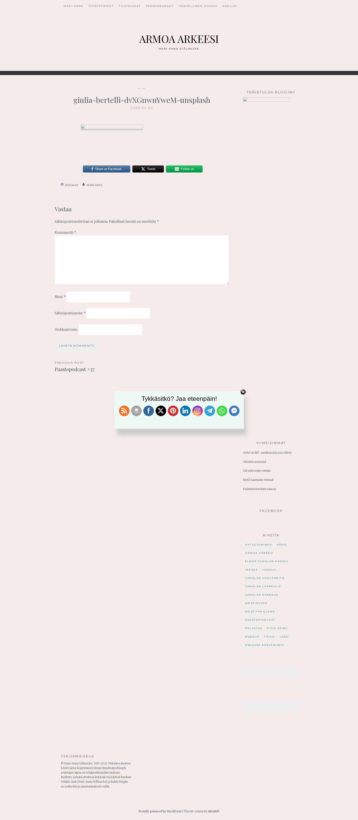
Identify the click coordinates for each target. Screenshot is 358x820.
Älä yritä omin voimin (257, 471)
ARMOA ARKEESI (179, 39)
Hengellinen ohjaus (198, 5)
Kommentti (65, 232)
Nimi (60, 297)
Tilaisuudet (130, 5)
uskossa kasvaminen (264, 644)
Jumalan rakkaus (261, 594)
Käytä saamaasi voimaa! (258, 480)
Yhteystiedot (101, 5)
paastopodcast (260, 619)
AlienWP (213, 811)
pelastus (253, 628)
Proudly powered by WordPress (159, 811)
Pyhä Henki (277, 628)
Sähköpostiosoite (70, 313)
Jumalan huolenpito (265, 577)
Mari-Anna (73, 5)
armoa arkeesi (259, 552)
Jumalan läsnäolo (263, 586)
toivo (269, 636)
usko (284, 636)
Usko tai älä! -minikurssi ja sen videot (267, 452)
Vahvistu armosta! (254, 462)
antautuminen (258, 544)
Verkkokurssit (160, 5)
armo (282, 544)
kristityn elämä (260, 611)
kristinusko (256, 603)
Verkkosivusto (66, 329)
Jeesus (251, 569)
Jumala (269, 569)
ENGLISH (230, 5)
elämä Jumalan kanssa (266, 561)
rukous (252, 636)
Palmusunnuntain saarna (259, 489)
